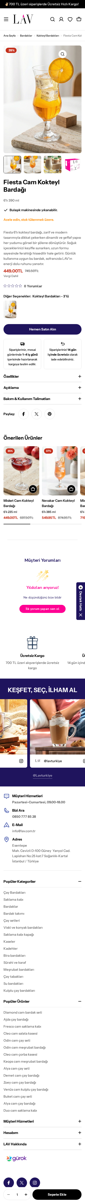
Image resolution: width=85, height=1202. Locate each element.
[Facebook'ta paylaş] (23, 414)
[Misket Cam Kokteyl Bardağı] (21, 470)
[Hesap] (61, 19)
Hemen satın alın (42, 329)
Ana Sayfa (9, 35)
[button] (80, 601)
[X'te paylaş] (36, 414)
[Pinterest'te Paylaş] (49, 414)
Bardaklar (26, 35)
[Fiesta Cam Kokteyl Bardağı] (10, 309)
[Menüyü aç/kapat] (6, 19)
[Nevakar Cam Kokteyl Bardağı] (60, 470)
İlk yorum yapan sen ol (42, 609)
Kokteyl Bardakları (48, 35)
